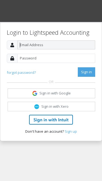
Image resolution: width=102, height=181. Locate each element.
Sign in (86, 71)
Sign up (71, 131)
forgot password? (21, 72)
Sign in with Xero (55, 106)
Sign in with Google (55, 93)
